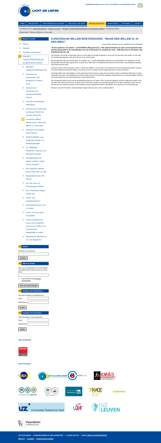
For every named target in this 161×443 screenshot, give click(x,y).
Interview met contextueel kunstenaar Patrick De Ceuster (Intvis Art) (36, 112)
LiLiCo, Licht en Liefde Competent (35, 214)
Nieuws (26, 44)
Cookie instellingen (44, 439)
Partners (126, 23)
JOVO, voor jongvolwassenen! (33, 199)
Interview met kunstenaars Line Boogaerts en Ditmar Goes (34, 79)
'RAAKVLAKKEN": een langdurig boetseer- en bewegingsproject (35, 140)
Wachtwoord (22, 302)
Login (20, 298)
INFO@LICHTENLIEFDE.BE (97, 435)
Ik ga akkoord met (31, 280)
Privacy (21, 439)
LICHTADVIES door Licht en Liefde (36, 206)
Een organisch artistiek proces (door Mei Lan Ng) (36, 170)
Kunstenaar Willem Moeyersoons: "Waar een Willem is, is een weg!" (36, 122)
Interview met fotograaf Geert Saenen (35, 131)
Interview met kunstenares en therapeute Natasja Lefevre (33, 92)
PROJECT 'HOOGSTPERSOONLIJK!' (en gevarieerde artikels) (83, 29)
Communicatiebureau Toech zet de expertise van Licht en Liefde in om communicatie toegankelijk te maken (36, 226)
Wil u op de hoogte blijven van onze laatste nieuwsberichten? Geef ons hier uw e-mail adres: (33, 270)
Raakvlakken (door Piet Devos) (35, 177)
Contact (137, 23)
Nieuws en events (96, 23)
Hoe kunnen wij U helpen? (54, 23)
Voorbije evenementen (32, 52)
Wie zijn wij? (34, 23)
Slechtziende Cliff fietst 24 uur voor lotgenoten (36, 238)
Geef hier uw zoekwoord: (26, 251)
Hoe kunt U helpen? (76, 23)
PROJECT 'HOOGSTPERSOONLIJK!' (36, 68)
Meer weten (113, 23)
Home (22, 23)
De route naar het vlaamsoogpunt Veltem (35, 184)
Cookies (30, 439)
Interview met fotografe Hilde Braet (35, 103)
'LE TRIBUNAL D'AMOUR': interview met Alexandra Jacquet (36, 151)
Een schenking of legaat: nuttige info (36, 192)
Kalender (26, 48)
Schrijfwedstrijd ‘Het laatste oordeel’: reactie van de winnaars (35, 161)
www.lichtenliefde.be (40, 29)
